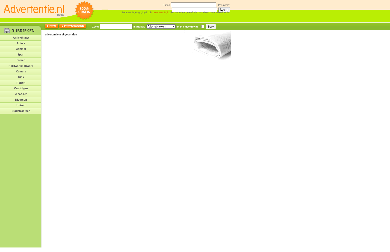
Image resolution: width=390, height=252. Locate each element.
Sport (20, 54)
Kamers (21, 71)
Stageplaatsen (21, 111)
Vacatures (21, 94)
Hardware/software (21, 65)
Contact (21, 49)
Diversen (21, 99)
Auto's (21, 43)
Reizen (20, 82)
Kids (21, 77)
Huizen (20, 105)
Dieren (21, 60)
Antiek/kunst (21, 37)
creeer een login (160, 12)
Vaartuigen (21, 88)
